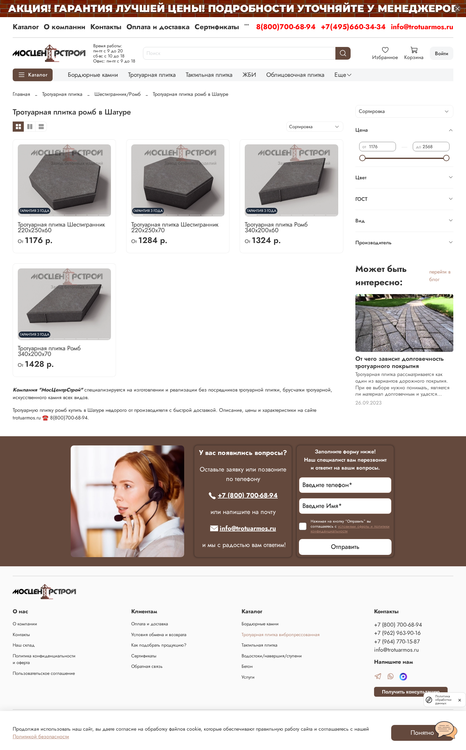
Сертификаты (217, 27)
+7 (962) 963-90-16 (397, 633)
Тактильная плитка (209, 74)
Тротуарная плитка (152, 74)
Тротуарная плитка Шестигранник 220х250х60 (61, 227)
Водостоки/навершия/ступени (272, 656)
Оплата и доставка (158, 27)
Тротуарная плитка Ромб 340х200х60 (276, 227)
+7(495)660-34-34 (353, 27)
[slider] (362, 158)
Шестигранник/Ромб (117, 94)
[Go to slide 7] (92, 212)
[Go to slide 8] (104, 212)
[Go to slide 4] (59, 212)
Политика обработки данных (443, 699)
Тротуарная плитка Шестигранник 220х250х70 (174, 227)
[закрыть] (459, 699)
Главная (21, 94)
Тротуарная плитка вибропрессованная (281, 634)
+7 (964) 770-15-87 (397, 641)
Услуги (248, 677)
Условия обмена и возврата (158, 634)
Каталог (26, 27)
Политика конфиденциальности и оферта (44, 659)
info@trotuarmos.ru (422, 27)
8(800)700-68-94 (286, 27)
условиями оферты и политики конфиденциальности (350, 528)
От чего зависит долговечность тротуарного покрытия (399, 362)
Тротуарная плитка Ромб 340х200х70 (49, 351)
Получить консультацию (411, 691)
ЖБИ (249, 74)
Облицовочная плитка (295, 74)
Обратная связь (147, 666)
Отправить (345, 546)
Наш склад (24, 645)
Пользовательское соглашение (44, 673)
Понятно (422, 732)
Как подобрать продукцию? (158, 645)
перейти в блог (439, 275)
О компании (64, 27)
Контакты (105, 27)
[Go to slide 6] (81, 212)
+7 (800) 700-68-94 (248, 495)
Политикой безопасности (41, 736)
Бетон (247, 666)
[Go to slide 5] (70, 212)
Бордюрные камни (93, 74)
